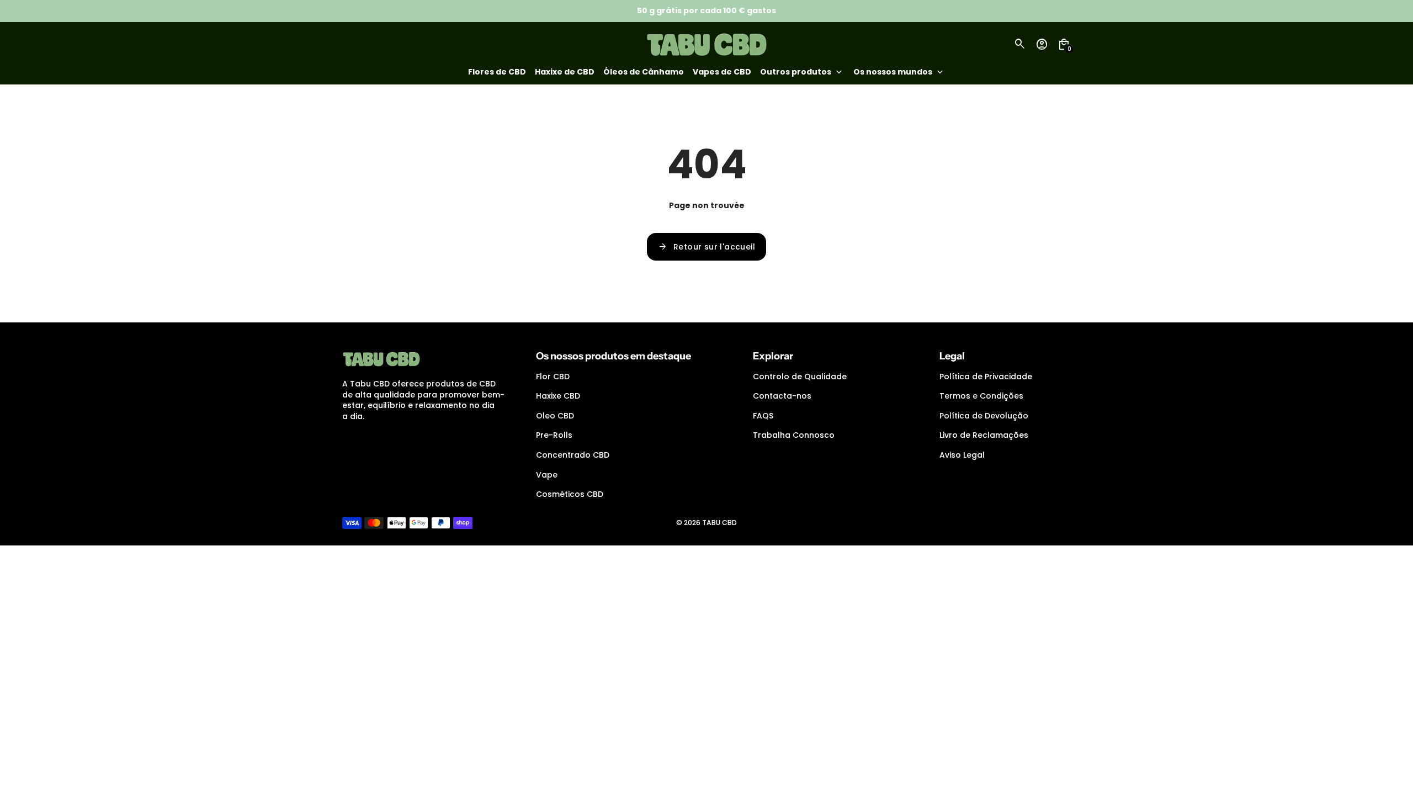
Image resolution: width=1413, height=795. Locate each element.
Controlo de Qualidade (800, 376)
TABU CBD (719, 522)
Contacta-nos (782, 395)
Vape (546, 474)
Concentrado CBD (572, 454)
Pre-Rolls (554, 435)
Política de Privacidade (985, 376)
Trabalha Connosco (794, 435)
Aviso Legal (962, 454)
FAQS (763, 415)
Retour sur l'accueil (706, 247)
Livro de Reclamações (983, 435)
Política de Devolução (983, 415)
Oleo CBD (555, 415)
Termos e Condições (981, 395)
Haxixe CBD (558, 395)
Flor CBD (553, 376)
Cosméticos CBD (569, 494)
